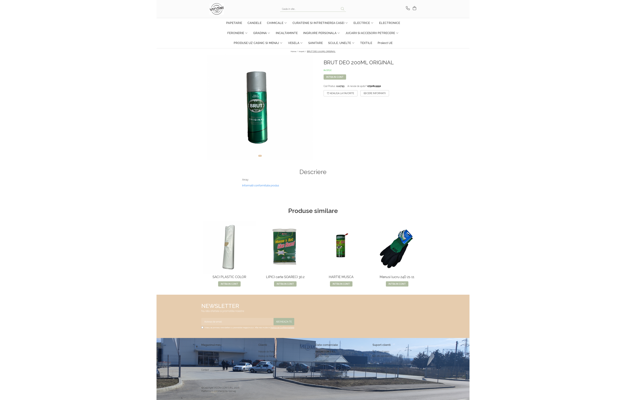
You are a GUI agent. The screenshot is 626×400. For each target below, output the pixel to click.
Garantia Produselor (268, 360)
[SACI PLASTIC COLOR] (229, 247)
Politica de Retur (266, 356)
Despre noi (206, 351)
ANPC (261, 365)
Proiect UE (385, 43)
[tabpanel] (260, 107)
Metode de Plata (266, 351)
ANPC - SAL (264, 370)
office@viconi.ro (384, 356)
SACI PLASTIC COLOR (229, 277)
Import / (302, 51)
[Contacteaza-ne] (407, 8)
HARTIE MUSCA (341, 277)
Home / (294, 51)
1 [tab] (260, 156)
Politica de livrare (209, 365)
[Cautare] (342, 9)
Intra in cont (334, 77)
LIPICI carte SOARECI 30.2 (285, 277)
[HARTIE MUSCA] (341, 247)
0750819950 (382, 351)
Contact (205, 370)
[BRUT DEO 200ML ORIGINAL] (260, 107)
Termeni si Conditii (210, 356)
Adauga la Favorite (341, 93)
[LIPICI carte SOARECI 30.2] (285, 247)
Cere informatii (376, 93)
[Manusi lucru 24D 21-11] (397, 247)
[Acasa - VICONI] (225, 9)
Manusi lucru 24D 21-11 (397, 277)
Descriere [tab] (313, 171)
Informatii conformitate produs (260, 185)
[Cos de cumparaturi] (414, 8)
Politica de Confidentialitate (282, 327)
